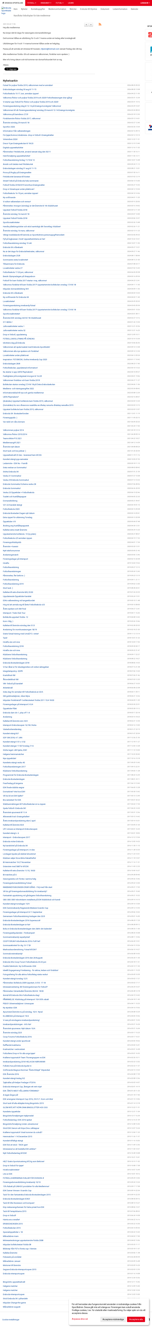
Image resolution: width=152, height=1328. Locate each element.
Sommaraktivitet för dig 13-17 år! (17, 945)
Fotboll (31, 3)
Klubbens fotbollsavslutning (15, 654)
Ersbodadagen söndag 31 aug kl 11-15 (19, 168)
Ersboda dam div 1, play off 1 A (16, 713)
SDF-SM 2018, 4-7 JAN (12, 737)
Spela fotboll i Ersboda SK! (14, 808)
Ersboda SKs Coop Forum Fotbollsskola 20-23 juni (24, 962)
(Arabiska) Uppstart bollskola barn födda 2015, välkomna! (28, 401)
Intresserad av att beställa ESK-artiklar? (19, 1149)
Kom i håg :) (8, 621)
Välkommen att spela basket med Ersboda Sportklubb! (26, 347)
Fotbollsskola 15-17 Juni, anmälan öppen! (21, 93)
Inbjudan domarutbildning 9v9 (15, 289)
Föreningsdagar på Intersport (15, 559)
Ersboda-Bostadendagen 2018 (16, 663)
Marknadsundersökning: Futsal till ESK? (20, 949)
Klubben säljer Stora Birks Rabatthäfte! (19, 858)
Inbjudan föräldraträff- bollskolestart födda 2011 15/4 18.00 (28, 700)
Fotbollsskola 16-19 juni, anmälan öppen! (20, 193)
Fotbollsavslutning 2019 (13, 584)
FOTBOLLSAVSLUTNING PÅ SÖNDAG (19, 339)
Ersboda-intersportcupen (13, 1273)
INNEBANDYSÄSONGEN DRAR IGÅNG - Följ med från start (27, 887)
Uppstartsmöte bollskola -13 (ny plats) (19, 534)
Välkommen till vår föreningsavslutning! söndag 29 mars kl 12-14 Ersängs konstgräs (39, 110)
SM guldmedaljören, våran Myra (16, 696)
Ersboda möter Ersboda (13, 841)
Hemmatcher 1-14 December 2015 (17, 1136)
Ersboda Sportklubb (13, 3)
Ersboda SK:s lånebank (13, 247)
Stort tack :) (8, 588)
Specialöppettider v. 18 (13, 1232)
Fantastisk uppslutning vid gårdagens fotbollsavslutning (27, 895)
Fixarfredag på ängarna (13, 783)
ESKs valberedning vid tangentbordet (19, 600)
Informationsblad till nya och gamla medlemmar (23, 393)
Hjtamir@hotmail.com (50, 49)
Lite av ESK (7, 1174)
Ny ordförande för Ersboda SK (16, 297)
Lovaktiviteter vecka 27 (12, 268)
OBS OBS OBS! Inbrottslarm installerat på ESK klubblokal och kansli (31, 900)
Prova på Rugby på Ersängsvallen (17, 172)
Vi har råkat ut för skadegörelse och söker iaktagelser (26, 667)
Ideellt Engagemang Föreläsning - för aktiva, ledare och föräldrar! (30, 970)
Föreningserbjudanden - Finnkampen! (19, 933)
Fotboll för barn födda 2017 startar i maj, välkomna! (25, 280)
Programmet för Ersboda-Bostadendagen (21, 775)
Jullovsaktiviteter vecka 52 (14, 330)
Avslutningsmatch (10, 555)
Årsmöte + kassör (10, 546)
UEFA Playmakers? (11, 397)
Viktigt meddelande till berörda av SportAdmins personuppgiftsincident (33, 235)
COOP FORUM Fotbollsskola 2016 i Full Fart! (21, 941)
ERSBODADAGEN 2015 (13, 1224)
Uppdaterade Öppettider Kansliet (17, 596)
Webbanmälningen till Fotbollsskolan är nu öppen (24, 804)
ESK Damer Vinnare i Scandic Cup (17, 1190)
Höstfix (6, 563)
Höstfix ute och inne (11, 642)
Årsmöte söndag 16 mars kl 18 (16, 214)
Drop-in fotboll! (9, 1215)
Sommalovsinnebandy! (13, 954)
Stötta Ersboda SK (11, 472)
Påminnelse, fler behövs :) (14, 575)
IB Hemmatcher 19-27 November (17, 862)
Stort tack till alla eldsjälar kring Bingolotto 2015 (23, 1103)
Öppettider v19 (9, 521)
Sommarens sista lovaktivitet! (15, 260)
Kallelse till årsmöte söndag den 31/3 (19, 625)
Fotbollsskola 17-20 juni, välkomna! (18, 272)
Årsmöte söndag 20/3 (12, 1033)
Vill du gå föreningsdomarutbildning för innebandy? (25, 891)
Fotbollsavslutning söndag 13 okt (17, 243)
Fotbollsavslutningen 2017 (14, 767)
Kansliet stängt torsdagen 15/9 (16, 904)
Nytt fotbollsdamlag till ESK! (15, 1153)
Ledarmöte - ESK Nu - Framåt (15, 463)
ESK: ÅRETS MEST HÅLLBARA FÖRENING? (21, 1091)
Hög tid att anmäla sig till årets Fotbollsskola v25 (24, 605)
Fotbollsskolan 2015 (11, 1228)
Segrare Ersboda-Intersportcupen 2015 (19, 1269)
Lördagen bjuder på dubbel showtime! (19, 854)
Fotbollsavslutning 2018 (13, 646)
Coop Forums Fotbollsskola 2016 (17, 1037)
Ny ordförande (9, 197)
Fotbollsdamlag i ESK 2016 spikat (17, 1120)
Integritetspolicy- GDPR (13, 671)
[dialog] (109, 1311)
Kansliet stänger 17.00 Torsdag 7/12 (18, 746)
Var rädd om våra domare (14, 422)
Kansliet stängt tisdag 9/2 (14, 1078)
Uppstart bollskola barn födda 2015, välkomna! (23, 409)
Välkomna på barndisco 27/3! (15, 114)
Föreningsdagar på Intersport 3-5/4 (18, 704)
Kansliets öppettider (11, 1111)
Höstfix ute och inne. (11, 650)
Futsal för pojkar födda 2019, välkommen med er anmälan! (28, 85)
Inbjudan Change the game (14, 1303)
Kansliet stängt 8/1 (11, 733)
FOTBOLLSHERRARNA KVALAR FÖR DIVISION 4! (23, 1178)
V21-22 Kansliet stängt (12, 505)
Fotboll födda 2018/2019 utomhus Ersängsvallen (24, 185)
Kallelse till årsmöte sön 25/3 (15, 721)
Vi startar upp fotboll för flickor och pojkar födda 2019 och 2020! (30, 102)
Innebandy (45, 3)
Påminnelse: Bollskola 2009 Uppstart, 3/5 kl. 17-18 (24, 983)
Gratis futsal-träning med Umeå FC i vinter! (21, 634)
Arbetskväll (8, 688)
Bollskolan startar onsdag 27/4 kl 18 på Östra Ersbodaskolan (29, 384)
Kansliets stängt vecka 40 (14, 762)
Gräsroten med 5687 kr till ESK (16, 866)
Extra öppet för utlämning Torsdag (17, 517)
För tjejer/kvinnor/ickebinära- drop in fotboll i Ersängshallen (28, 135)
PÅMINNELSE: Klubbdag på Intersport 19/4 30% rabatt (26, 999)
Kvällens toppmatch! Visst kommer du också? (22, 1132)
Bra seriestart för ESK (12, 800)
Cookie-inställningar (10, 1320)
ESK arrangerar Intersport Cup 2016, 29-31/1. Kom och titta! (28, 1099)
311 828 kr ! (8, 322)
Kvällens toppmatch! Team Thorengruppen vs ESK (24, 1057)
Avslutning (7, 717)
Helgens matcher (10, 1286)
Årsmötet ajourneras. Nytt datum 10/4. (19, 1028)
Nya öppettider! (9, 758)
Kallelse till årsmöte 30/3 (13, 825)
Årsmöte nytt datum (11, 447)
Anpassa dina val (80, 1319)
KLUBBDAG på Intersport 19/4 (16, 1016)
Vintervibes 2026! (10, 139)
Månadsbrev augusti (11, 1307)
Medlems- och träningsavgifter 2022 (18, 388)
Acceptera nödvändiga (113, 1319)
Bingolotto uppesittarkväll (14, 1282)
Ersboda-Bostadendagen (14, 779)
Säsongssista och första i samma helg (19, 879)
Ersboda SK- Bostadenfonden (16, 413)
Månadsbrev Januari (11, 1261)
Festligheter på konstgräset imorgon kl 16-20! (22, 376)
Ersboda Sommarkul (11, 488)
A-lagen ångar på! (10, 1095)
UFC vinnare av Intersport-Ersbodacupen (20, 829)
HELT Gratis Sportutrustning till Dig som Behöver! (23, 1161)
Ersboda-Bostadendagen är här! (16, 924)
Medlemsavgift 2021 (11, 442)
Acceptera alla (136, 1319)
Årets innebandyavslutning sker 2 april (19, 821)
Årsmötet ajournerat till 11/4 (15, 812)
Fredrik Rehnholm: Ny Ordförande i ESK (19, 966)
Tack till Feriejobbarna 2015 (14, 1211)
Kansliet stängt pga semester (15, 459)
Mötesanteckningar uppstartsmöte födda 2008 (23, 1240)
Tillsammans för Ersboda (13, 264)
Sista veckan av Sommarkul (14, 467)
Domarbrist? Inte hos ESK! (14, 792)
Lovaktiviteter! (9, 301)
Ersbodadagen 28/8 (11, 364)
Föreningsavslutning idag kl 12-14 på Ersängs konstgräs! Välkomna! (32, 106)
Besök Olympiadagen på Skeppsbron (19, 276)
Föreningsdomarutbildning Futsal (17, 883)
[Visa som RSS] (100, 25)
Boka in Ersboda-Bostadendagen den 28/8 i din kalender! (27, 929)
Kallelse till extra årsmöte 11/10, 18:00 (19, 870)
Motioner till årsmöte (12, 1265)
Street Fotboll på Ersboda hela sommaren (21, 181)
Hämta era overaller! (11, 1219)
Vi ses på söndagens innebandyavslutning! (21, 1020)
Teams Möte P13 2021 (12, 438)
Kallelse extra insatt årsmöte (15, 530)
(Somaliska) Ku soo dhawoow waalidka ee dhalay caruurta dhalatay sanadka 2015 (38, 405)
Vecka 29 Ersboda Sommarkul (16, 480)
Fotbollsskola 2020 (11, 509)
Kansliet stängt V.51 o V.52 (14, 742)
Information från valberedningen (16, 131)
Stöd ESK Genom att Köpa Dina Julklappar (21, 1128)
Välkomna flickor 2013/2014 (15, 434)
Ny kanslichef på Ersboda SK (15, 846)
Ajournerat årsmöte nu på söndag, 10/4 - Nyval (23, 1012)
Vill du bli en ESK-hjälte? (13, 796)
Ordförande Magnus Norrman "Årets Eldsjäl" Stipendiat (26, 1070)
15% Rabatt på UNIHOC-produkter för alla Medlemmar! (26, 1186)
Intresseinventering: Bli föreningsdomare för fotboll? (25, 987)
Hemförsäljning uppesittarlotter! (16, 156)
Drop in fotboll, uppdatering (15, 334)
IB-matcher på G (10, 875)
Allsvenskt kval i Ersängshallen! (16, 816)
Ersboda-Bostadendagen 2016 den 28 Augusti (23, 958)
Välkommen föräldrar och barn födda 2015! (21, 380)
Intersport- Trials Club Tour (14, 613)
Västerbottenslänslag (12, 729)
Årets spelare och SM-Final (14, 609)
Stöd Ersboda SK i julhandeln (15, 1298)
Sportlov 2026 (9, 127)
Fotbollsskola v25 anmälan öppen (17, 538)
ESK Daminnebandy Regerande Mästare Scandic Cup (25, 908)
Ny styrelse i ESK (10, 1008)
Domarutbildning (10, 501)
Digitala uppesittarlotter (13, 147)
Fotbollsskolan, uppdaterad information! (20, 368)
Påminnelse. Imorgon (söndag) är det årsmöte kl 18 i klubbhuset (30, 206)
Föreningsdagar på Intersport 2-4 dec (19, 850)
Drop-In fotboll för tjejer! (13, 1165)
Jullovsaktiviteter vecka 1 (13, 326)
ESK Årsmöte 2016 (11, 1074)
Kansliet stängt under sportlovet (16, 1041)
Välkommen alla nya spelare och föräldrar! (21, 351)
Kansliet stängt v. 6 (11, 833)
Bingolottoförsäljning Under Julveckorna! (20, 1124)
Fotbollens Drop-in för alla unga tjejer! (19, 1053)
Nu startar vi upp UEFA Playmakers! (18, 372)
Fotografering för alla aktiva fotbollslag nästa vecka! (25, 974)
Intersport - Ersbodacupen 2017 (16, 837)
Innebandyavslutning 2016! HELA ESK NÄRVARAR (24, 1062)
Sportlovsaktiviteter (11, 222)
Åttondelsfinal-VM (10, 679)
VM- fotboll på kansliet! (13, 683)
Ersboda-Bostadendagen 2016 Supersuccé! (21, 920)
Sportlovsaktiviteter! (11, 314)
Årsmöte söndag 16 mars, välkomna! (18, 231)
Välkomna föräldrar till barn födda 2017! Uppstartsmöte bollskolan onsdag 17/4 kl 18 (39, 285)
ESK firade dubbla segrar (13, 787)
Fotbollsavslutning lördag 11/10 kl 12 (19, 160)
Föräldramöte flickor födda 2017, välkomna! (22, 118)
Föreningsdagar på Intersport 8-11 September (22, 912)
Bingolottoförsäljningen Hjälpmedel (18, 1116)
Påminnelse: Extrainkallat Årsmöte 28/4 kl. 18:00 (23, 991)
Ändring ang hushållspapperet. (16, 526)
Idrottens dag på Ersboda (14, 343)
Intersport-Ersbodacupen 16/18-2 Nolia (19, 725)
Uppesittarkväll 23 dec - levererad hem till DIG (22, 455)
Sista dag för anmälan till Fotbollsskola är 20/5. (23, 692)
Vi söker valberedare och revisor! (17, 201)
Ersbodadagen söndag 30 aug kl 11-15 (19, 89)
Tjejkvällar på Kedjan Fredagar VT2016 (19, 1082)
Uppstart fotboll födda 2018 (15, 210)
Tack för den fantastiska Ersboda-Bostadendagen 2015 (26, 1195)
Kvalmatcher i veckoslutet (14, 1049)
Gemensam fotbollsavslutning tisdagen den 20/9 (24, 916)
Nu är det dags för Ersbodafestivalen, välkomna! (23, 251)
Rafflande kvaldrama (12, 1045)
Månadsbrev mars (10, 1236)
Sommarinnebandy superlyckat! (16, 937)
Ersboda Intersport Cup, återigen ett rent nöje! (22, 1087)
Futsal (59, 3)
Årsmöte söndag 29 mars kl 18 (16, 123)
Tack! (5, 638)
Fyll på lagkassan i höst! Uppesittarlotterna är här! (24, 239)
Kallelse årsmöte (10, 1253)
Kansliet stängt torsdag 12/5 (15, 978)
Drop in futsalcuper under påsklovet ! (19, 189)
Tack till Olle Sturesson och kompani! (18, 1203)
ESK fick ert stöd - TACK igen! (15, 1145)
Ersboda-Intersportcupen (13, 1294)
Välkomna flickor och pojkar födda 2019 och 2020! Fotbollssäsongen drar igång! (37, 98)
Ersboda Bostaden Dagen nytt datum (19, 513)
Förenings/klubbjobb (12, 542)
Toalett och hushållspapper (14, 496)
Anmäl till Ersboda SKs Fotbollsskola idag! (21, 995)
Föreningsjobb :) (10, 418)
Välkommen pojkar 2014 (13, 430)
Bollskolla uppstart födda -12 (15, 617)
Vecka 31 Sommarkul (12, 476)
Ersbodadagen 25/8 (11, 255)
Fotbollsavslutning (11, 567)
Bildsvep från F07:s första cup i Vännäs (19, 1249)
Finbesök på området (12, 1257)
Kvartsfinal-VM (9, 675)
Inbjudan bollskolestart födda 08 (17, 1244)
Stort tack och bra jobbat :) (14, 451)
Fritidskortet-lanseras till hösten (16, 177)
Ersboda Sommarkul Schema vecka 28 (19, 484)
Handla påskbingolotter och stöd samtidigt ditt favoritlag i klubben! (32, 226)
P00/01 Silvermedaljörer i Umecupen (18, 1003)
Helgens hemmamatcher (13, 754)
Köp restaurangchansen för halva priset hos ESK (23, 1207)
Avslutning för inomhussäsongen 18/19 (20, 629)
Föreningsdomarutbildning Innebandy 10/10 (22, 1182)
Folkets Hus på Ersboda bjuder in (17, 1066)
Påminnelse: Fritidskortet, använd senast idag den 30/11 (27, 152)
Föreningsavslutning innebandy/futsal (19, 305)
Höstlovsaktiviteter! (11, 1170)
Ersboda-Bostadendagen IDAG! (16, 1199)
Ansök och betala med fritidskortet (18, 164)
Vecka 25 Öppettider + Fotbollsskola (18, 492)
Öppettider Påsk (10, 708)
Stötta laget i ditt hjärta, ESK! (15, 750)
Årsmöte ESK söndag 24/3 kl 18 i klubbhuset (22, 318)
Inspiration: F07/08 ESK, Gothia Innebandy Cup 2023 (25, 359)
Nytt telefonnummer (11, 551)
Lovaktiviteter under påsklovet (16, 355)
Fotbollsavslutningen (12, 571)
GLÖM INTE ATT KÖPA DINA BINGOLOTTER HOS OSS (25, 1107)
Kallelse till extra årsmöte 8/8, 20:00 (18, 592)
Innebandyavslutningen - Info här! (17, 1024)
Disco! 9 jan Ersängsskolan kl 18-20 (18, 143)
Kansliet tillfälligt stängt (13, 1141)
